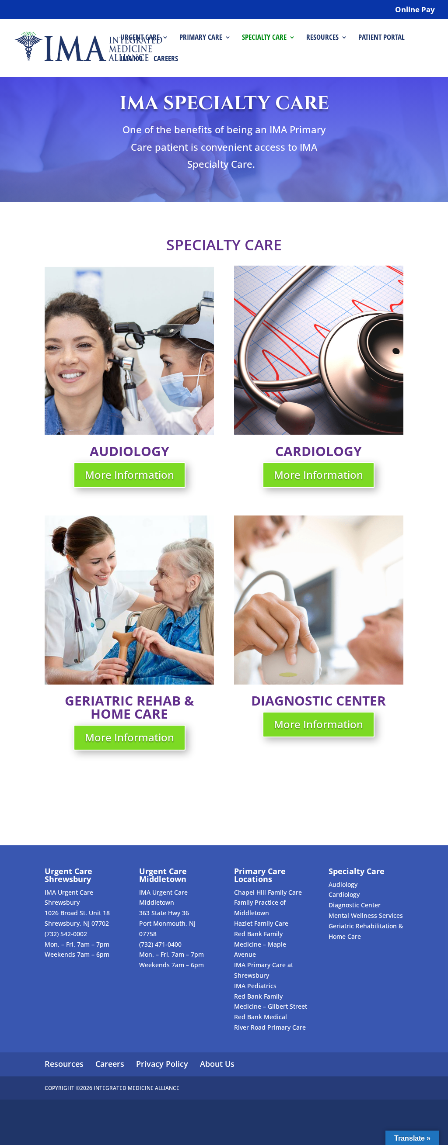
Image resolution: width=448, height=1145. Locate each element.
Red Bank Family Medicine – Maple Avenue (260, 944)
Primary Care (200, 38)
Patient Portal (381, 38)
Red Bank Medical (260, 1017)
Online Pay (415, 10)
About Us (217, 1064)
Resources (322, 38)
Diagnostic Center (355, 905)
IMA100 (131, 59)
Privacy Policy (162, 1064)
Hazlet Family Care (261, 923)
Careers (166, 59)
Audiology (343, 884)
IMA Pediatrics (255, 986)
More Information (129, 474)
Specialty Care (264, 38)
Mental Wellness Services (366, 915)
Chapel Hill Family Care (268, 892)
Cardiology (344, 894)
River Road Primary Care (270, 1027)
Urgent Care (140, 38)
